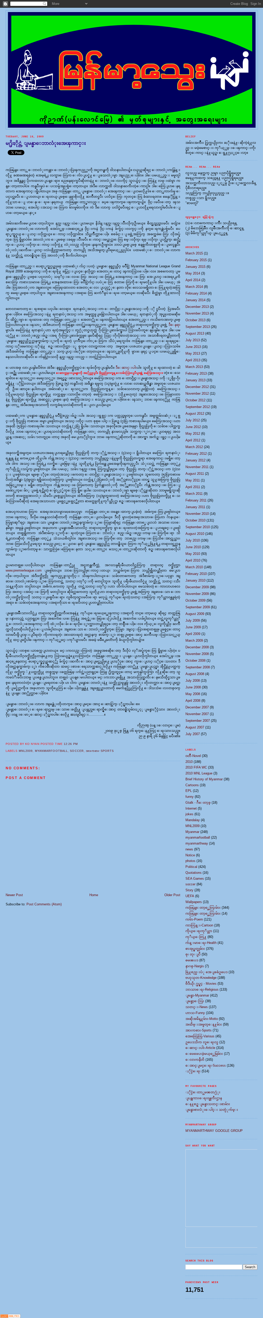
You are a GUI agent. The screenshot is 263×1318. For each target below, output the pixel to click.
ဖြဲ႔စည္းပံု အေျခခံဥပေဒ (206, 972)
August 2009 (194, 614)
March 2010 (194, 567)
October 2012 (195, 400)
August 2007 (194, 727)
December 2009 (197, 587)
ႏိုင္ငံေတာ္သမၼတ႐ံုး (202, 1092)
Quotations (193, 873)
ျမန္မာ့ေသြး (194, 1001)
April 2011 (192, 487)
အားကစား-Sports (100, 750)
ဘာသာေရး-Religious (202, 989)
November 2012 (197, 393)
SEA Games (194, 878)
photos (190, 861)
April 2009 (192, 634)
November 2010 (197, 514)
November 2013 (197, 313)
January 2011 (195, 507)
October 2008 (195, 660)
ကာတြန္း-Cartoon (199, 925)
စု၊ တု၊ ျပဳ (193, 954)
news (189, 849)
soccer (77, 750)
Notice (190, 855)
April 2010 (192, 560)
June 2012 (193, 427)
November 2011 (197, 467)
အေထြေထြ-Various (199, 1036)
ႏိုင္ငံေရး (193, 1071)
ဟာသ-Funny (195, 1013)
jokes (189, 814)
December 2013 (197, 307)
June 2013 (193, 347)
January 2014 (195, 300)
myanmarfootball (51, 750)
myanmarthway (196, 843)
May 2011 (192, 480)
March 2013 (194, 367)
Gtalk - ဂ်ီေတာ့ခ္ (198, 802)
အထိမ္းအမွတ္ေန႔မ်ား (203, 1024)
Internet (191, 808)
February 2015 (196, 260)
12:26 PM (71, 743)
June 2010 (193, 547)
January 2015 (195, 267)
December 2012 (197, 387)
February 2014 (196, 293)
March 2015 (194, 253)
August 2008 (194, 674)
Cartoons (192, 785)
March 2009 (194, 640)
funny (189, 797)
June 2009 (193, 627)
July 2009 (192, 620)
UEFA (189, 896)
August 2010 (194, 534)
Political (191, 867)
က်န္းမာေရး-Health (201, 943)
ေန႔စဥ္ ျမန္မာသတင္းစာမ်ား (207, 1104)
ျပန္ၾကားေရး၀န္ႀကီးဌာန (203, 1098)
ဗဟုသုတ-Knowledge (201, 978)
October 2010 (195, 520)
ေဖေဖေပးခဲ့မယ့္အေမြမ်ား (204, 1054)
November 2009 (197, 594)
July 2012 (192, 420)
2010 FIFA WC (196, 767)
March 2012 (194, 447)
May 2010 (192, 554)
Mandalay (192, 820)
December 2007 (197, 707)
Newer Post (14, 895)
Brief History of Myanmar (204, 779)
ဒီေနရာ (174, 325)
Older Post (172, 895)
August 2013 (194, 333)
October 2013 (195, 320)
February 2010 (196, 574)
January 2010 (195, 580)
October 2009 (195, 600)
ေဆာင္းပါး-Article (200, 1048)
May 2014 (192, 273)
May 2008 (192, 694)
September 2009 (197, 607)
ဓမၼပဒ (191, 960)
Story (189, 890)
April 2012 (192, 440)
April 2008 (192, 701)
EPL (188, 791)
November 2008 (197, 654)
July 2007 (192, 734)
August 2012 (194, 413)
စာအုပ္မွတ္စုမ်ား (195, 949)
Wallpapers (193, 902)
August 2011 (194, 474)
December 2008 (197, 647)
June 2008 (193, 687)
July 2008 (192, 680)
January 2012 (195, 460)
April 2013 (192, 360)
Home (93, 895)
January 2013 (195, 380)
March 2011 (194, 494)
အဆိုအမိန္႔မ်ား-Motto (201, 1019)
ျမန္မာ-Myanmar (197, 995)
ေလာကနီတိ (194, 1059)
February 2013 (196, 373)
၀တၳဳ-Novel (193, 756)
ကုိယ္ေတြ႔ (195, 937)
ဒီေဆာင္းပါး (126, 367)
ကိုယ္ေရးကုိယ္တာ (198, 931)
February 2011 (195, 500)
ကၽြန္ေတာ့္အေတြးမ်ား (203, 913)
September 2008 (197, 667)
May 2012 (192, 433)
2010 (189, 762)
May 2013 (192, 353)
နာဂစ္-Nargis (194, 966)
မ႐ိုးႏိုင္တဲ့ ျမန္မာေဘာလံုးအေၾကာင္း (46, 143)
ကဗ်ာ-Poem (194, 919)
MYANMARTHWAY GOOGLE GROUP (214, 1131)
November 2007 (197, 714)
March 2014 (194, 287)
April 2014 (192, 280)
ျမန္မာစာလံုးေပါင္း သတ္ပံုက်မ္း (211, 1110)
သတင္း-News (196, 1007)
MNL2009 (26, 750)
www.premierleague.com (24, 570)
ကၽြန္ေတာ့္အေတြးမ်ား (203, 907)
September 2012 (197, 407)
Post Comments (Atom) (44, 904)
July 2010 (192, 540)
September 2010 (197, 527)
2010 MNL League (198, 773)
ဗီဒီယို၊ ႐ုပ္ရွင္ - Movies (201, 983)
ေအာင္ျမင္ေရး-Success (205, 1065)
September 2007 (197, 721)
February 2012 (196, 454)
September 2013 (197, 327)
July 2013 (192, 340)
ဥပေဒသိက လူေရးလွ (201, 1042)
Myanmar (192, 832)
